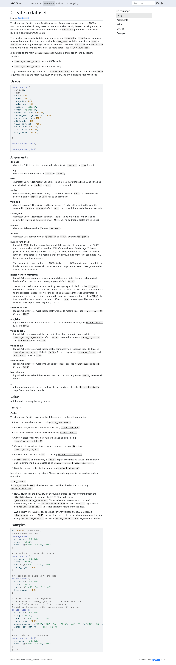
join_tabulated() (79, 48)
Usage (120, 15)
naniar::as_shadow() (30, 507)
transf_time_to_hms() (87, 364)
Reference (49, 3)
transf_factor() (93, 311)
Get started (36, 3)
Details (120, 28)
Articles (60, 3)
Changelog (72, 3)
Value (119, 24)
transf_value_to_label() (27, 337)
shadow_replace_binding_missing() (73, 463)
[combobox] (143, 3)
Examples (122, 33)
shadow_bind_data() (68, 468)
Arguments (122, 19)
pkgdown (156, 659)
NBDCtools (16, 3)
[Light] (163, 3)
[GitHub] (157, 3)
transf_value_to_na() (26, 352)
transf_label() (94, 322)
